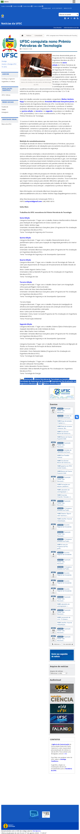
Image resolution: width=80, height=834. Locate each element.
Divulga (4, 61)
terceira (39, 111)
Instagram (5, 112)
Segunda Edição (26, 324)
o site (65, 754)
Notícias (28, 35)
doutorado (28, 379)
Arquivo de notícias (56, 671)
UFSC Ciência (6, 95)
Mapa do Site (68, 8)
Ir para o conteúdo (6, 6)
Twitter (4, 109)
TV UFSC (4, 67)
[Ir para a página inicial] (22, 35)
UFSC (40, 383)
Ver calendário (67, 644)
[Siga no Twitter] (68, 18)
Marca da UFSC (7, 124)
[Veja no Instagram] (74, 18)
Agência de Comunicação (60, 744)
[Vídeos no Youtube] (71, 18)
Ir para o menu (17, 6)
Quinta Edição (25, 238)
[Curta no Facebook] (65, 18)
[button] (56, 644)
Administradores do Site (71, 28)
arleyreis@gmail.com (33, 201)
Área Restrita (58, 28)
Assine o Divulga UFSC (9, 64)
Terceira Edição (26, 282)
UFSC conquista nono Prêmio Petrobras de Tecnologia (62, 35)
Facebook (5, 107)
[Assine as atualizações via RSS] (78, 18)
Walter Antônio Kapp (52, 383)
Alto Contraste (57, 8)
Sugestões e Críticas (8, 81)
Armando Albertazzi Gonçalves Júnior (59, 101)
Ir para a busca (27, 6)
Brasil (6, 2)
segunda (49, 111)
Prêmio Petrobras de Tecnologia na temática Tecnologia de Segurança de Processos (44, 380)
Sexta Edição (25, 218)
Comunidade (38, 35)
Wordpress (37, 831)
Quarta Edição (25, 260)
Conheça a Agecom (8, 79)
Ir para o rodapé (38, 6)
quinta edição (27, 111)
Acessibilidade (46, 8)
